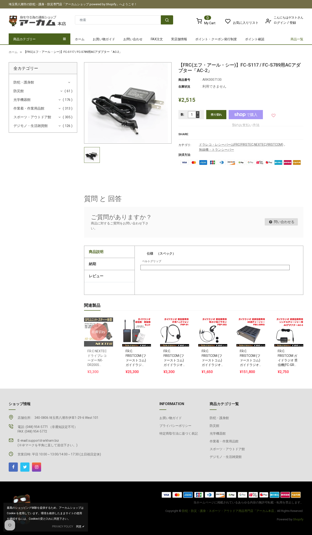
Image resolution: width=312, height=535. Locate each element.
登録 (293, 22)
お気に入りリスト (246, 22)
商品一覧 (297, 39)
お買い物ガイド (170, 418)
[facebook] (13, 467)
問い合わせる (283, 222)
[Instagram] (36, 467)
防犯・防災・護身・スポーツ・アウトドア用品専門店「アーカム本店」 (229, 511)
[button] (273, 114)
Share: (183, 134)
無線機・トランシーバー (216, 149)
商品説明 (96, 252)
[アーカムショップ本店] (231, 494)
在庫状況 (184, 86)
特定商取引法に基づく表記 (178, 433)
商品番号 (184, 79)
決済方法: (184, 154)
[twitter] (24, 467)
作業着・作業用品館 (28, 108)
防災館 (18, 91)
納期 (92, 264)
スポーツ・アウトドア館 (32, 117)
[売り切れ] (98, 320)
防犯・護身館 (23, 82)
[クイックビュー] (141, 320)
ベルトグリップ (151, 261)
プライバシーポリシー (175, 425)
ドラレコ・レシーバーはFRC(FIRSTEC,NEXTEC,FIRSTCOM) (241, 144)
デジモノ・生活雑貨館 (30, 126)
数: (183, 114)
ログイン (280, 22)
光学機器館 (22, 100)
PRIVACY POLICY (62, 526)
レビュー (96, 276)
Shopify (298, 519)
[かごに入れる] (132, 320)
